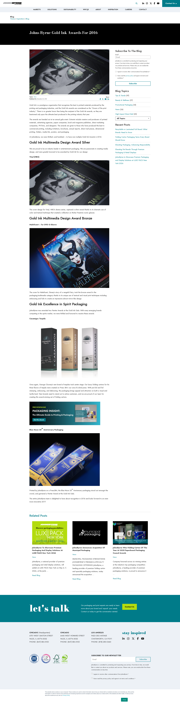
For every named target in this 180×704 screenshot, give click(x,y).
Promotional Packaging (124, 105)
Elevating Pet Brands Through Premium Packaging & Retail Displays (129, 151)
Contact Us (170, 3)
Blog (27, 19)
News (35, 97)
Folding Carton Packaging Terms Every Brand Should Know (132, 138)
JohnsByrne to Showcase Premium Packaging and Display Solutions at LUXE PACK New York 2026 (132, 160)
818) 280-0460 (105, 642)
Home (12, 19)
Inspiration (20, 19)
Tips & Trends (120, 95)
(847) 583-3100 (43, 642)
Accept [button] (124, 699)
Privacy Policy (66, 695)
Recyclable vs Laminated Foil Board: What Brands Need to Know (131, 131)
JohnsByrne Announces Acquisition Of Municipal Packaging (88, 549)
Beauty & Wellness (122, 100)
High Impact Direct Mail (124, 114)
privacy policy (129, 76)
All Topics (121, 118)
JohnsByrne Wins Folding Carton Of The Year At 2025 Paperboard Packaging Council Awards (130, 550)
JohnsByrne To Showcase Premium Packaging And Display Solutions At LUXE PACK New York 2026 (47, 550)
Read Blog (36, 575)
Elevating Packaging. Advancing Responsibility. (132, 145)
